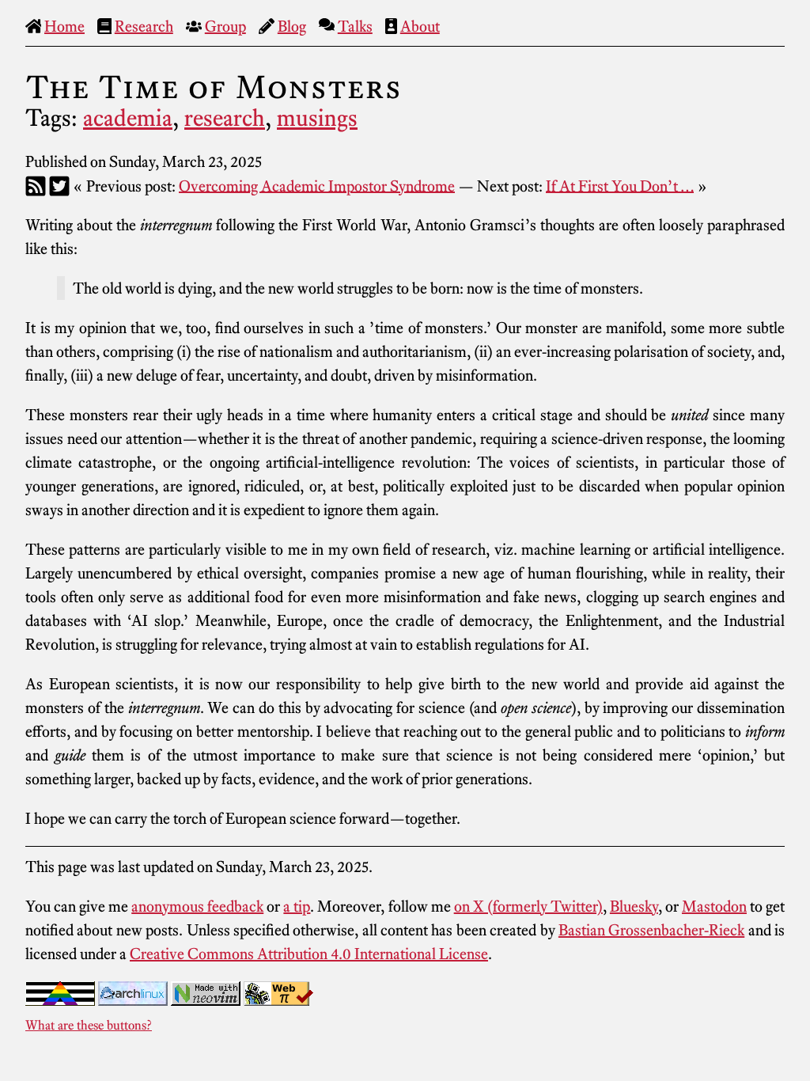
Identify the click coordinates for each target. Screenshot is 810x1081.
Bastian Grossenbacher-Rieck (651, 929)
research (224, 118)
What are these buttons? (88, 1025)
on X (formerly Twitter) (528, 906)
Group (225, 26)
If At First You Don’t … (620, 185)
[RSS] (35, 185)
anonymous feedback (197, 906)
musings (317, 118)
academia (127, 118)
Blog (292, 26)
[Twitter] (59, 185)
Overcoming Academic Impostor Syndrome (317, 185)
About (420, 26)
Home (64, 26)
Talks (355, 26)
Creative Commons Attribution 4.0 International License (309, 953)
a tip (296, 906)
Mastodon (714, 906)
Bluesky (634, 906)
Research (144, 26)
